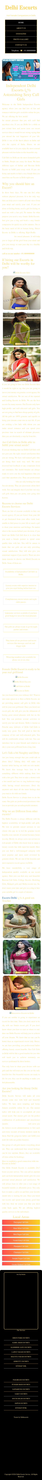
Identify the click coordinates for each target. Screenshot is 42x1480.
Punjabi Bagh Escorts (21, 1384)
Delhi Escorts (21, 7)
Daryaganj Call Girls (21, 1222)
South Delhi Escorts (21, 1398)
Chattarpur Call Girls (21, 1252)
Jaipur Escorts (21, 1403)
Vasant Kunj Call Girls (21, 1240)
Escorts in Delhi (8, 481)
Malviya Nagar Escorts (21, 1357)
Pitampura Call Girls (21, 1246)
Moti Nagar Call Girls (21, 1234)
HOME (21, 22)
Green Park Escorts (21, 1338)
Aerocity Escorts (21, 1361)
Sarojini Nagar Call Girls (21, 1258)
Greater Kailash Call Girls (21, 1264)
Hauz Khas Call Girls (21, 1228)
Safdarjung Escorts (21, 1389)
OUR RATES (21, 33)
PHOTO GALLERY (21, 39)
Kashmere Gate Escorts (21, 1347)
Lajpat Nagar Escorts (21, 1352)
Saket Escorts (21, 1394)
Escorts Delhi (9, 897)
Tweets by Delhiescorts (21, 1417)
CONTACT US (21, 45)
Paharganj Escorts (21, 1380)
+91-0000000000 (29, 50)
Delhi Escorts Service (18, 1123)
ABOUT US (21, 28)
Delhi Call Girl (33, 793)
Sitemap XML (21, 1366)
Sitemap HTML (21, 1408)
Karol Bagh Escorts (21, 1342)
